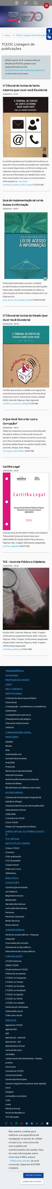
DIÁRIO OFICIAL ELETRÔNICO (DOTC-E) (25, 833)
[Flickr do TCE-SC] (46, 1124)
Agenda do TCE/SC (14, 1025)
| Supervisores (12, 865)
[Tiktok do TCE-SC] (36, 1124)
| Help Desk (10, 814)
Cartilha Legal (11, 467)
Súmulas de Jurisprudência (18, 947)
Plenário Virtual (12, 1109)
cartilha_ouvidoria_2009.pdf (16, 404)
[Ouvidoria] (26, 4)
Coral (7, 1088)
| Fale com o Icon (13, 869)
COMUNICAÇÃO (13, 956)
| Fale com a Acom (13, 1016)
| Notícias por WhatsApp (16, 1007)
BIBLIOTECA (11, 878)
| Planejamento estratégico (18, 719)
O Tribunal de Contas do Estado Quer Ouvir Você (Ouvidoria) (25, 318)
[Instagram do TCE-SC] (5, 1124)
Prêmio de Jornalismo (15, 974)
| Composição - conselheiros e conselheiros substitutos (25, 709)
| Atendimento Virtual (15, 810)
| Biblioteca (10, 873)
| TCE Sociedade (12, 861)
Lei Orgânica (11, 892)
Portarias (9, 913)
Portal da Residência (15, 1113)
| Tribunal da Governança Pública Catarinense (20, 701)
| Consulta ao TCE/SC (15, 818)
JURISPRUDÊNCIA (15, 930)
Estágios (9, 1092)
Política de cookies (20, 1161)
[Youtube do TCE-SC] (21, 1124)
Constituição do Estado (16, 888)
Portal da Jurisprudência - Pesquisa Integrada (22, 937)
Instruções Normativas (16, 908)
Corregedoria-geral (18, 733)
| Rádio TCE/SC (12, 966)
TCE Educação (12, 1117)
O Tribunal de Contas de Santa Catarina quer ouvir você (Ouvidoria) (25, 88)
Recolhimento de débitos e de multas (22, 788)
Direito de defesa (13, 784)
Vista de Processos (14, 775)
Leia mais (23, 182)
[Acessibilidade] (16, 4)
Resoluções (10, 900)
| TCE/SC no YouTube (14, 986)
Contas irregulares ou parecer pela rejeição (25, 1084)
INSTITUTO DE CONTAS (17, 843)
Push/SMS (10, 763)
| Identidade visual (14, 1011)
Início (7, 36)
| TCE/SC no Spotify (14, 995)
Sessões (9, 742)
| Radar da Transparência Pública (20, 827)
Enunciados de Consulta (16, 943)
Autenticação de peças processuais (22, 780)
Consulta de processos (16, 759)
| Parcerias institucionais (17, 723)
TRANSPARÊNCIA (14, 671)
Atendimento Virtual (15, 1046)
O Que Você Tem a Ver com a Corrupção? (20, 421)
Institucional (13, 694)
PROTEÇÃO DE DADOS (17, 680)
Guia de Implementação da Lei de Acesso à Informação (23, 203)
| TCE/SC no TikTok (13, 999)
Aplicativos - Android (15, 1038)
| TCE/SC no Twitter (14, 982)
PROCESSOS (11, 737)
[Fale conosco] (35, 4)
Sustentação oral (13, 754)
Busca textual (11, 925)
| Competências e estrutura (18, 715)
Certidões (10, 1055)
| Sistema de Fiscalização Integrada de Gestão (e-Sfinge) (23, 800)
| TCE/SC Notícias (13, 961)
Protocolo (10, 767)
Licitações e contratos (15, 1096)
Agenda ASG (11, 1030)
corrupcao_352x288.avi (14, 451)
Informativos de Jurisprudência (20, 952)
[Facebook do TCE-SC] (26, 1124)
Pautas (8, 746)
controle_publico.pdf (13, 649)
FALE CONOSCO (13, 689)
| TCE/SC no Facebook (15, 991)
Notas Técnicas (12, 921)
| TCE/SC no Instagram (15, 978)
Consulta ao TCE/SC (14, 1071)
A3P (7, 1034)
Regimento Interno (14, 896)
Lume (8, 1105)
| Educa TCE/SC (12, 848)
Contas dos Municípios (16, 1080)
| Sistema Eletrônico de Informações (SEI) (24, 806)
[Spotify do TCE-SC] (31, 1124)
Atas (7, 750)
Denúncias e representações (18, 771)
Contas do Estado (13, 1075)
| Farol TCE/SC (11, 823)
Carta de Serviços (13, 1050)
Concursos (10, 1067)
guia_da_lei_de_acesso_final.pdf (18, 300)
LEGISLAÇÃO (12, 883)
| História (9, 728)
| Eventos (9, 853)
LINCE (8, 685)
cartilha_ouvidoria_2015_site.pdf (18, 185)
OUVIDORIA (11, 676)
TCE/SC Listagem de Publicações (31, 36)
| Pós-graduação (13, 857)
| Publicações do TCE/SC (16, 970)
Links (7, 1100)
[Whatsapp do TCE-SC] (15, 1124)
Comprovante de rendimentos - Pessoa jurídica (23, 1061)
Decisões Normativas (15, 904)
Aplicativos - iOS (13, 1042)
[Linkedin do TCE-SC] (41, 1124)
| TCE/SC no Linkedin (15, 1003)
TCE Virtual (12, 839)
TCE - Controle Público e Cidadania (24, 562)
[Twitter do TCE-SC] (10, 1124)
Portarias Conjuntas (14, 917)
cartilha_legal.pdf (11, 546)
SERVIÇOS (10, 1020)
